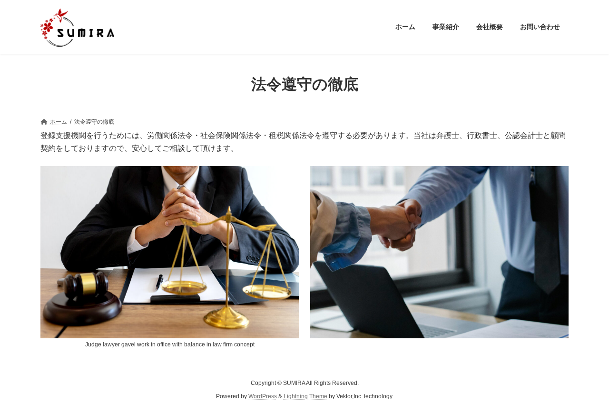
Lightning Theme (305, 396)
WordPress (262, 396)
